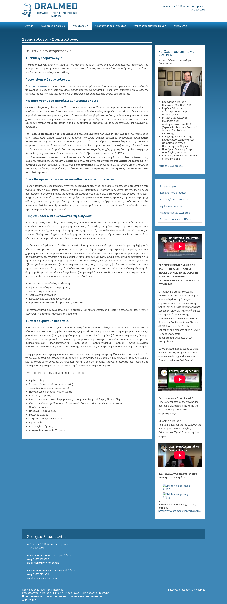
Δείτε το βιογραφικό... (170, 165)
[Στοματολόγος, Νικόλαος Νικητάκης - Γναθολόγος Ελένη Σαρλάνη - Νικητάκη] (49, 9)
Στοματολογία (80, 25)
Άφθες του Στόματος (171, 206)
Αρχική (29, 25)
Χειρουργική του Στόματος (110, 25)
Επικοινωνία (179, 25)
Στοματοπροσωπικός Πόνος (149, 25)
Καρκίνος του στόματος (173, 192)
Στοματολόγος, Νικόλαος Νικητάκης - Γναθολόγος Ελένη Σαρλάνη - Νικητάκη (65, 592)
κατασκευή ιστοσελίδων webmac (186, 589)
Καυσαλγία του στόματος (174, 199)
